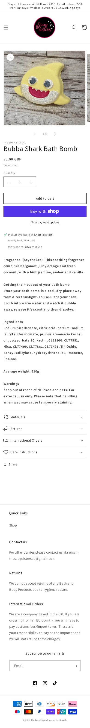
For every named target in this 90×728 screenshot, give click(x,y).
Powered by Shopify (57, 720)
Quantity (9, 173)
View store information (25, 247)
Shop (13, 525)
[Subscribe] (75, 666)
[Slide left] (35, 134)
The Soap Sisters (39, 720)
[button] (6, 27)
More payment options (45, 222)
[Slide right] (55, 134)
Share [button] (13, 464)
